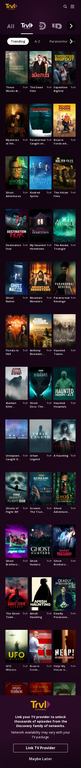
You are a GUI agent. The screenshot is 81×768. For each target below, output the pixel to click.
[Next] (71, 25)
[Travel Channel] (11, 7)
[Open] (72, 7)
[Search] (63, 7)
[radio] (11, 26)
